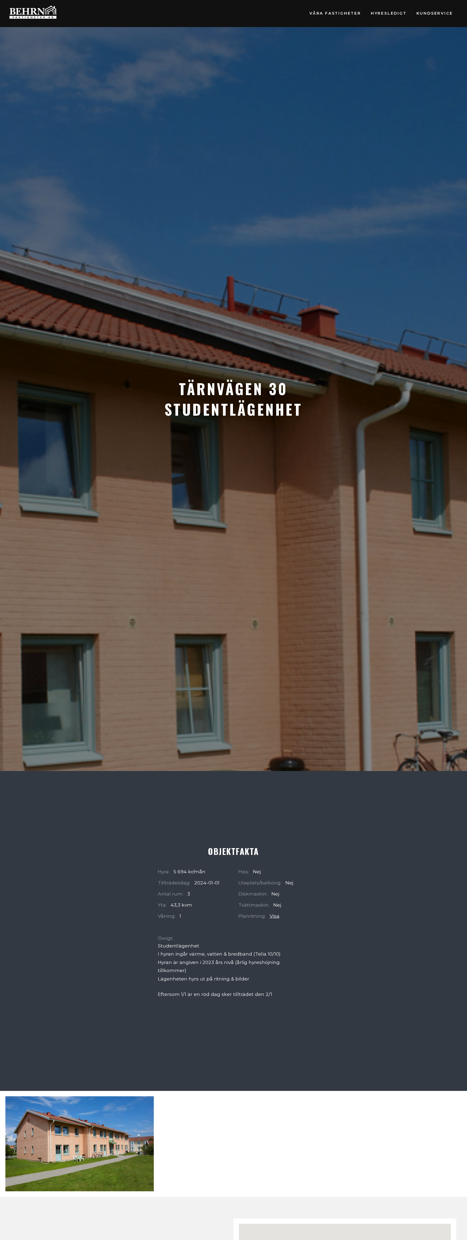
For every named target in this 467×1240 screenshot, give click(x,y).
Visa (274, 916)
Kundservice (434, 13)
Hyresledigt (389, 13)
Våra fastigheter (335, 13)
